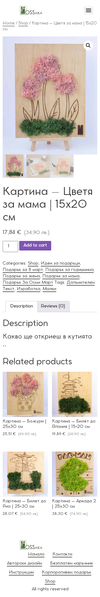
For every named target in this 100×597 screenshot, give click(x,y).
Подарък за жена (21, 276)
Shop (23, 23)
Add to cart (35, 245)
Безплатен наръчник (71, 563)
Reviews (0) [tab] (53, 306)
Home (9, 23)
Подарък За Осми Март (28, 283)
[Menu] (88, 10)
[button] (88, 45)
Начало (36, 554)
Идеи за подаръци (60, 263)
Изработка (28, 289)
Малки (49, 289)
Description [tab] (21, 306)
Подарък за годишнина (69, 270)
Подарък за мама (60, 276)
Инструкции (21, 572)
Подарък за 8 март (23, 270)
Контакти (62, 554)
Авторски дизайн (24, 563)
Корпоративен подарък (66, 572)
